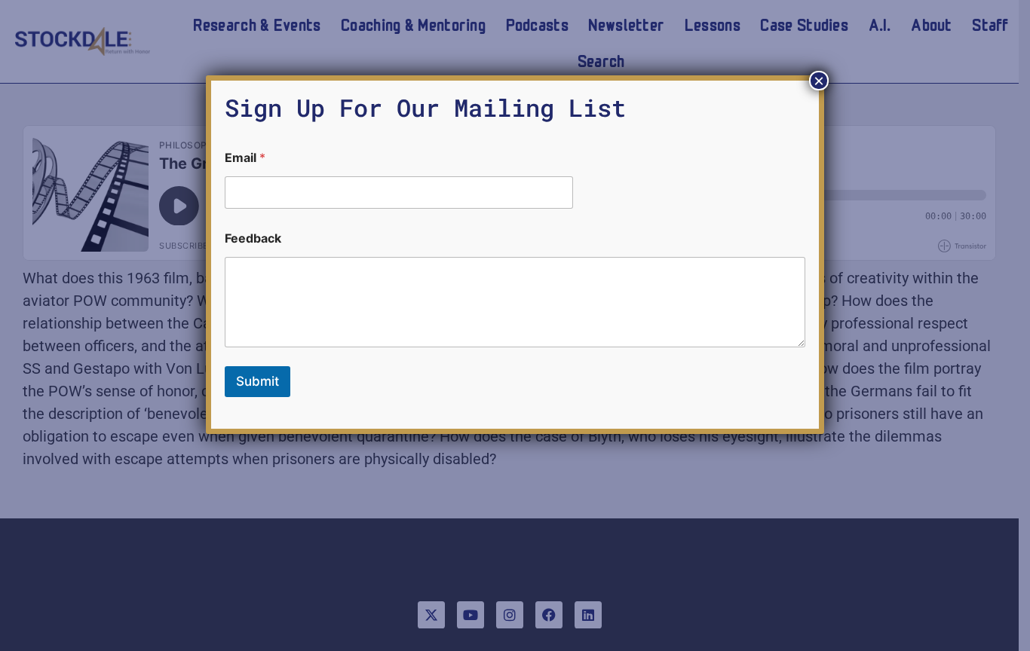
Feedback (253, 238)
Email (245, 158)
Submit (257, 381)
